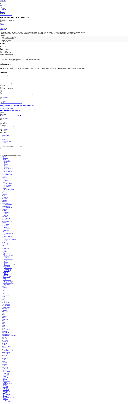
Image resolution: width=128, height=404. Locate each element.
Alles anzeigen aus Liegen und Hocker (8, 268)
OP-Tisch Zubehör (6, 274)
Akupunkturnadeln (5, 177)
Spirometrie (5, 162)
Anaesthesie (3, 286)
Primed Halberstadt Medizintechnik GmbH (7, 371)
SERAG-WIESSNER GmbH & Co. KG (7, 383)
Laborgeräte (4, 191)
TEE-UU (4, 393)
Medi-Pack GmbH (5, 355)
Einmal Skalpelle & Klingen (7, 218)
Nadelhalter (5, 213)
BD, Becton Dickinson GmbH (6, 302)
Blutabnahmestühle (5, 194)
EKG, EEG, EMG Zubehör (7, 161)
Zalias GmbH (4, 400)
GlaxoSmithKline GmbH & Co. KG (7, 336)
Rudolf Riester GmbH (5, 377)
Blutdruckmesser (6, 164)
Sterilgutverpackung (5, 222)
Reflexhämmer (5, 166)
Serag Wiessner (4, 234)
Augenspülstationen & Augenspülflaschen (8, 282)
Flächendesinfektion (5, 202)
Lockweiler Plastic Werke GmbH (6, 352)
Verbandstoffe (3, 245)
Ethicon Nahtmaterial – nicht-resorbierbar (8, 233)
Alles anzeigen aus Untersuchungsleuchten (8, 263)
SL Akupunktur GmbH (5, 386)
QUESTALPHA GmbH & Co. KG (6, 373)
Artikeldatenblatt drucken (3, 29)
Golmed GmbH (4, 337)
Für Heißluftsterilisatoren (7, 224)
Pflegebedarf (4, 278)
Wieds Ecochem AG (5, 398)
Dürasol (4, 326)
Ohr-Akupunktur (6, 180)
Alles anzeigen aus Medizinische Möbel (7, 266)
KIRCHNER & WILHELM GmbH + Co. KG (8, 350)
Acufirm (4, 291)
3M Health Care (4, 290)
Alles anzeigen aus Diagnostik (7, 160)
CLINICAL (4, 315)
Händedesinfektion (5, 200)
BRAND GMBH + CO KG (6, 308)
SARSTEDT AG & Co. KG (6, 379)
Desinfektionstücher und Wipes (6, 203)
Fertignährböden (4, 188)
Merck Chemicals (5, 359)
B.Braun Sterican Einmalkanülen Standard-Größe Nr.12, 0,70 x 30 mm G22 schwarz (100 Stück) (16, 94)
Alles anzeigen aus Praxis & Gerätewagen (8, 270)
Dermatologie (4, 159)
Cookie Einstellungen (4, 142)
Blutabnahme (4, 193)
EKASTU (4, 328)
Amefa (3, 294)
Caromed (4, 312)
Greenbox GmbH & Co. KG (6, 338)
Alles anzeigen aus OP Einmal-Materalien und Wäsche (10, 239)
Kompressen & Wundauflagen (6, 248)
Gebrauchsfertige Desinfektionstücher (8, 204)
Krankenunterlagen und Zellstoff (6, 277)
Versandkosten (2, 24)
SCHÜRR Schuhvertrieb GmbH (6, 381)
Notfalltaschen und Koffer (7, 284)
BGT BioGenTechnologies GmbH (6, 304)
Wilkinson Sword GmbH (5, 399)
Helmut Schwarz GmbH (5, 341)
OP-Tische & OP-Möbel (5, 272)
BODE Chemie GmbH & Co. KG (6, 305)
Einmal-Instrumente (5, 216)
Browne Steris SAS (5, 309)
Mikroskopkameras (6, 190)
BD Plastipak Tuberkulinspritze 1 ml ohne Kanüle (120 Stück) (10, 126)
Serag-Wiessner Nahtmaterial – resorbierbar (8, 236)
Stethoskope (5, 165)
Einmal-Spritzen (6, 197)
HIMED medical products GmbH (6, 342)
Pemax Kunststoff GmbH (5, 370)
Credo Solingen (4, 318)
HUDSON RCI (4, 344)
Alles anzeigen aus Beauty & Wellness (8, 171)
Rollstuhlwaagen (6, 261)
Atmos (3, 299)
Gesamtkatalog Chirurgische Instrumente (8, 211)
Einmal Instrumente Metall (7, 217)
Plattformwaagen (6, 262)
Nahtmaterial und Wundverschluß (5, 230)
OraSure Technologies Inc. (6, 366)
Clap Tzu (4, 314)
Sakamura (4, 378)
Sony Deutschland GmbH (5, 388)
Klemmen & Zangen (6, 212)
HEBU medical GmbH (5, 339)
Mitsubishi (4, 361)
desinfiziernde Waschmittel (6, 208)
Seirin (5, 179)
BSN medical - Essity (5, 310)
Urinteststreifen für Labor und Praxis (8, 183)
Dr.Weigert (4, 325)
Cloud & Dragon (4, 316)
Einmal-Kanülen (6, 196)
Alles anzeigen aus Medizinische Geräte (7, 252)
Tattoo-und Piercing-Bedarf (4, 249)
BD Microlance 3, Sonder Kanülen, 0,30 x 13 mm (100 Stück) (10, 115)
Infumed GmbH (4, 347)
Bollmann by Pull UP (5, 306)
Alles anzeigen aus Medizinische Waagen (8, 259)
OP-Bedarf (3, 237)
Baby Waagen (5, 260)
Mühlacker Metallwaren (5, 362)
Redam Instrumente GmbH (6, 374)
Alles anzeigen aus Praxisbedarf (6, 157)
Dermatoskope (5, 163)
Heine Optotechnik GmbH (6, 340)
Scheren (5, 214)
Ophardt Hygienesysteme (5, 365)
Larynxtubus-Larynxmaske (6, 288)
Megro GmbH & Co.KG (5, 358)
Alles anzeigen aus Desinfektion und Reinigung (8, 199)
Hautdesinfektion (5, 201)
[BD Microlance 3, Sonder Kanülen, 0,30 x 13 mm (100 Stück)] (7, 113)
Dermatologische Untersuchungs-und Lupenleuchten (9, 264)
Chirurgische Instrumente (4, 209)
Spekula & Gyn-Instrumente (7, 215)
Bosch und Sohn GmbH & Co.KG (6, 307)
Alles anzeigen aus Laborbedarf (6, 181)
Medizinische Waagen (5, 258)
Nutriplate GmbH (5, 364)
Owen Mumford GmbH (5, 367)
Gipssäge (4, 254)
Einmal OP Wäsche (6, 240)
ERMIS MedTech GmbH (5, 331)
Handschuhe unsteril (6, 169)
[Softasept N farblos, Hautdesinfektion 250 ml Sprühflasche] (6, 108)
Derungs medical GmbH (5, 319)
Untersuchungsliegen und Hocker (7, 269)
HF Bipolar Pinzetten (6, 256)
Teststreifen (4, 182)
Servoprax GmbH (5, 384)
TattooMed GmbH (5, 392)
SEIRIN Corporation (5, 382)
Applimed (4, 296)
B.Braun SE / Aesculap (5, 300)
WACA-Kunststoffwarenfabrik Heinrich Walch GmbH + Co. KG (10, 397)
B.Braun (4, 231)
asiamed (5, 178)
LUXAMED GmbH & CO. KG (6, 353)
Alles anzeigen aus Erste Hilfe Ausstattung (8, 281)
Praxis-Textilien (4, 170)
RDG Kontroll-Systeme (5, 225)
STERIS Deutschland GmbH (6, 390)
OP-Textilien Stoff (5, 242)
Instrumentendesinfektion (5, 205)
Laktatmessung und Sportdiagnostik (6, 187)
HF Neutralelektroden (6, 257)
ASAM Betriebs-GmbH (5, 297)
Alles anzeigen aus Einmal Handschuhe (8, 168)
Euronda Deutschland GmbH (6, 332)
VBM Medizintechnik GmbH (6, 395)
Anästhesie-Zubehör (5, 287)
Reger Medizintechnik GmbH (6, 375)
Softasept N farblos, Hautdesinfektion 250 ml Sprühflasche (10, 110)
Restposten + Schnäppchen (4, 156)
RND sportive (4, 376)
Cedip (3, 313)
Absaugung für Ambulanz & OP (6, 253)
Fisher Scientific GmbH (5, 333)
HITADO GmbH (5, 343)
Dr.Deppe (4, 323)
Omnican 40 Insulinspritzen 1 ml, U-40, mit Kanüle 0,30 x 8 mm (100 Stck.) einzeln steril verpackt (17, 105)
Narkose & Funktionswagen (7, 271)
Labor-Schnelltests (5, 184)
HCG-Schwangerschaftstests (7, 186)
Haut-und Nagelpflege (6, 172)
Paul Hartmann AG (5, 369)
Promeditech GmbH (5, 372)
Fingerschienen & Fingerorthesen (6, 247)
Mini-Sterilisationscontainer (7, 227)
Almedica (4, 293)
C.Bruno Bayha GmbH (5, 311)
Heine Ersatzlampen (6, 167)
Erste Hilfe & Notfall (4, 279)
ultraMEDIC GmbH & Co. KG (6, 394)
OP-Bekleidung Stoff (6, 244)
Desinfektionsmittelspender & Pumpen (8, 207)
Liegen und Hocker (5, 267)
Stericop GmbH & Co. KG (6, 389)
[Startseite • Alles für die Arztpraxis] (3, 0)
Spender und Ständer (5, 198)
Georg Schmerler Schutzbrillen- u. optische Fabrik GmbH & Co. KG (10, 335)
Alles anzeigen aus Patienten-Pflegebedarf (7, 276)
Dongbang (4, 322)
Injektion (4, 195)
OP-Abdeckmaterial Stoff (7, 243)
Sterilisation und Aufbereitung (5, 220)
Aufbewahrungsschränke (5, 275)
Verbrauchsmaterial (5, 251)
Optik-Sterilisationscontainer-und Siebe (8, 228)
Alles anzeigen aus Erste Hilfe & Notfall (7, 280)
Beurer (3, 303)
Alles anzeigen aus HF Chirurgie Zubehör (8, 255)
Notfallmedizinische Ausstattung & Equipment (8, 283)
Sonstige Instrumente (5, 219)
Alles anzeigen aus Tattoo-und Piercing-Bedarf (8, 250)
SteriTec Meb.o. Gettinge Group (6, 391)
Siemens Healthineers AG (5, 385)
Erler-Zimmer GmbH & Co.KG (6, 330)
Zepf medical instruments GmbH (6, 401)
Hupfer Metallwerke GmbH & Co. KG (7, 346)
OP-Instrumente (4, 210)
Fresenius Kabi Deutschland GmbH (6, 334)
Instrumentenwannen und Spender (6, 206)
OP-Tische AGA (6, 273)
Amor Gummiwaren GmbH (6, 295)
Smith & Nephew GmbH (5, 387)
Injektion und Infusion (4, 192)
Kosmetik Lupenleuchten (7, 173)
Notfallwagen (5, 285)
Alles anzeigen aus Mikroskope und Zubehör (9, 189)
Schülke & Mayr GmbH (5, 380)
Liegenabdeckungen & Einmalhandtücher (7, 174)
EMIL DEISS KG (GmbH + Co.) (6, 329)
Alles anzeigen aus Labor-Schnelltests (8, 185)
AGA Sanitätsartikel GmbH (6, 292)
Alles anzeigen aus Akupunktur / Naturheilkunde (8, 175)
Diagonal (4, 320)
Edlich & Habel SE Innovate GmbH (7, 327)
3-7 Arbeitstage (4, 101)
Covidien (4, 317)
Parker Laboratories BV (5, 368)
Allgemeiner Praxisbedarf (5, 158)
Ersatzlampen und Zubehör (7, 265)
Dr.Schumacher (4, 324)
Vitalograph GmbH (5, 396)
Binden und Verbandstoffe (5, 246)
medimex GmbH (4, 356)
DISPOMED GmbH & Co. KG (6, 321)
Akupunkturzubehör (5, 176)
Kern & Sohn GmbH (5, 349)
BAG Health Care (5, 301)
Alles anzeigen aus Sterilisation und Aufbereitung (8, 221)
